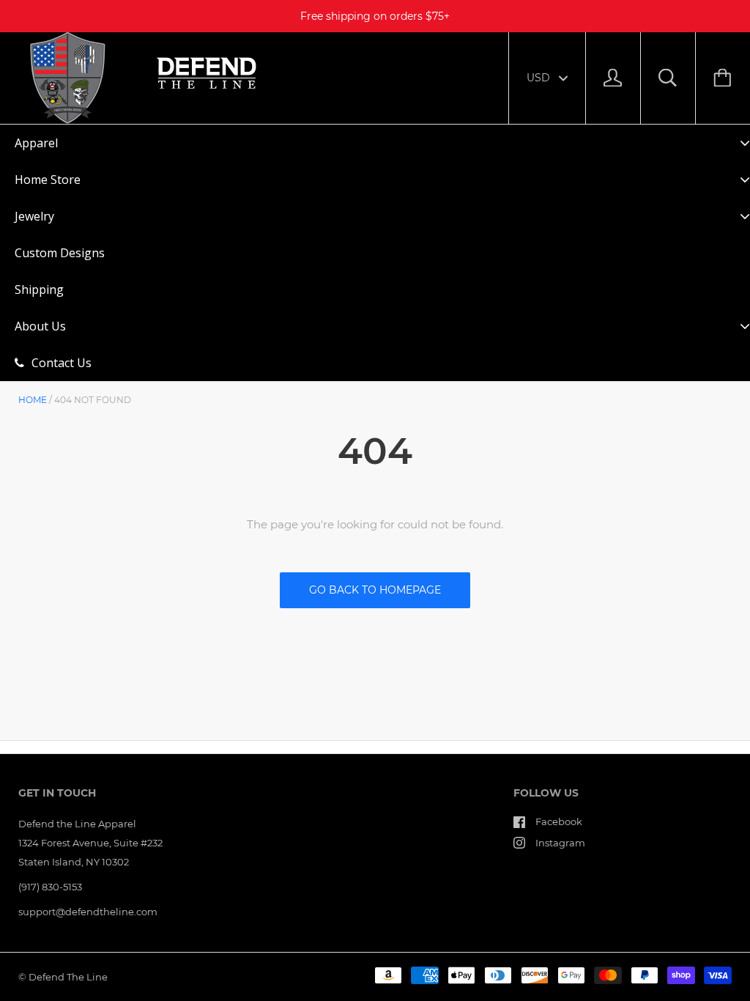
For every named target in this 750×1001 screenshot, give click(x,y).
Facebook (558, 821)
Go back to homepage (375, 589)
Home (32, 399)
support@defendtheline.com (87, 911)
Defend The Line (68, 977)
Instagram (560, 843)
